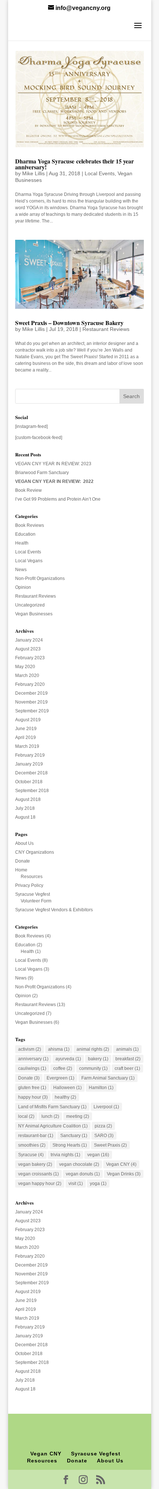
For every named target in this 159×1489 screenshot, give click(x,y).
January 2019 (29, 764)
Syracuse (31, 1154)
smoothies (31, 1145)
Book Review (28, 490)
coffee (62, 1068)
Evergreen (60, 1078)
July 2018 (25, 808)
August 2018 (28, 799)
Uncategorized (30, 605)
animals (127, 1049)
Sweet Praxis (110, 1145)
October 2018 (29, 781)
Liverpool (106, 1106)
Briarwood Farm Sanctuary (42, 472)
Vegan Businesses (34, 613)
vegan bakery (35, 1164)
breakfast (128, 1058)
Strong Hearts (70, 1145)
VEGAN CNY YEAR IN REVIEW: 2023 (53, 463)
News (21, 569)
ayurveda (68, 1058)
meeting (77, 1116)
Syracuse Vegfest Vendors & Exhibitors (54, 909)
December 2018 (31, 772)
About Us (24, 843)
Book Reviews (29, 525)
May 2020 (25, 666)
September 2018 (32, 790)
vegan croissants (38, 1174)
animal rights (93, 1049)
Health (21, 543)
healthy (65, 1097)
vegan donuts (83, 1174)
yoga (98, 1183)
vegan (98, 1154)
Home (21, 870)
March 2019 (27, 746)
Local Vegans (29, 560)
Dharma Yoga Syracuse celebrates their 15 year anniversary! (74, 164)
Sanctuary (73, 1135)
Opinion (23, 587)
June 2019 (26, 728)
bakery (98, 1058)
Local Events (100, 173)
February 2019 (30, 755)
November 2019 (31, 702)
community (93, 1068)
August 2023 (28, 649)
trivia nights (65, 1154)
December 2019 (31, 693)
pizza (103, 1126)
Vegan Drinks (124, 1174)
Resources (32, 876)
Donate (22, 861)
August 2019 (28, 719)
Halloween (67, 1087)
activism (29, 1049)
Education (25, 534)
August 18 (25, 817)
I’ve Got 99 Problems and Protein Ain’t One (58, 499)
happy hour (33, 1097)
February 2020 (30, 684)
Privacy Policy (29, 885)
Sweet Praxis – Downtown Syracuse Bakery (69, 322)
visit (75, 1183)
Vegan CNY (121, 1164)
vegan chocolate (79, 1164)
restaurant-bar (35, 1135)
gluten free (32, 1087)
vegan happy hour (39, 1183)
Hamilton (101, 1087)
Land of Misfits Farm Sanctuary (52, 1106)
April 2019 (25, 737)
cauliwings (32, 1068)
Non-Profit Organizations (40, 578)
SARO (104, 1135)
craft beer (127, 1068)
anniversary (33, 1058)
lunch (50, 1116)
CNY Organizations (34, 852)
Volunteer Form (36, 901)
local (26, 1116)
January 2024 (29, 640)
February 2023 (30, 657)
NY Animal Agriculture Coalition (53, 1126)
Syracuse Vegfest (32, 894)
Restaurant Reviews (105, 329)
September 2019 (32, 711)
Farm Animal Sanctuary (108, 1078)
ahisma (59, 1049)
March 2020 (27, 675)
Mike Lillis (33, 173)
